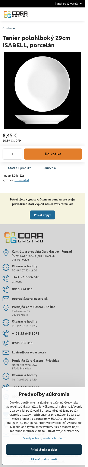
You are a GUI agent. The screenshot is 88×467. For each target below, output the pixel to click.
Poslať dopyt (42, 215)
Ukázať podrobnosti (44, 459)
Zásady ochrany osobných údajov (44, 438)
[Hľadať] (59, 14)
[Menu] (80, 14)
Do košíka (53, 153)
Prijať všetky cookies (44, 449)
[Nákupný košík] (69, 14)
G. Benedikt (22, 180)
